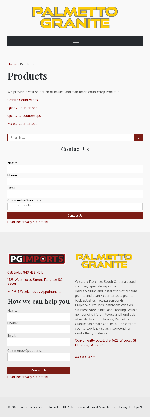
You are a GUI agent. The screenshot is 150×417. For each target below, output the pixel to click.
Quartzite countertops (24, 116)
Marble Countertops (22, 124)
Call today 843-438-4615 (25, 272)
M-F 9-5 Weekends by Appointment (34, 292)
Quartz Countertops (22, 108)
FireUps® (135, 407)
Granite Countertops (22, 100)
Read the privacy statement (27, 222)
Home (12, 64)
